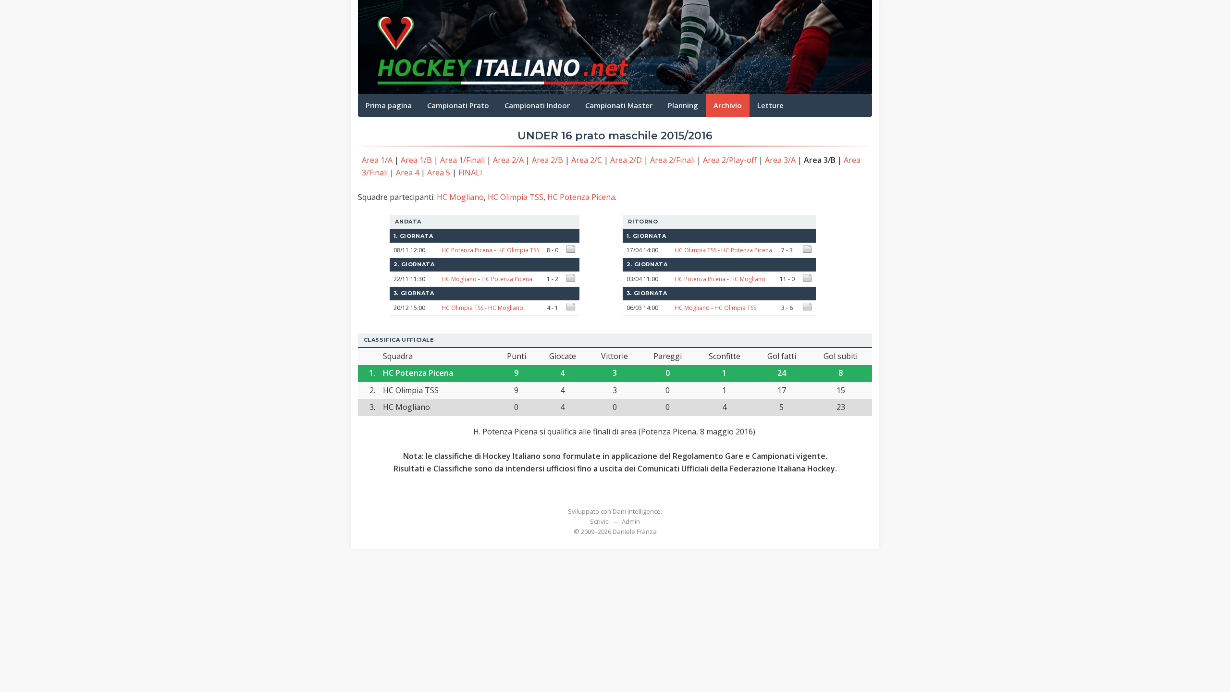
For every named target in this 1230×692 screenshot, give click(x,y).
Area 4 (407, 172)
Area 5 (438, 172)
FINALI (470, 172)
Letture (770, 105)
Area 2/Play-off (730, 160)
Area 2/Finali (672, 160)
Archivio (727, 105)
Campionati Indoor (537, 105)
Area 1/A (377, 160)
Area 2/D (626, 160)
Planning (683, 105)
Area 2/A (508, 160)
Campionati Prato (458, 105)
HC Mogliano (460, 197)
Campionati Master (618, 105)
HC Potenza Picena (581, 197)
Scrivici (600, 521)
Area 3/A (780, 160)
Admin (631, 521)
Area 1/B (416, 160)
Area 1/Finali (462, 160)
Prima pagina (389, 105)
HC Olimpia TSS (515, 197)
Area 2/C (586, 160)
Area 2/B (547, 160)
